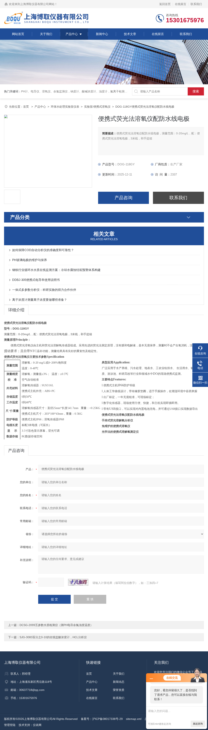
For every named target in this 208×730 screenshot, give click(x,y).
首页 (26, 106)
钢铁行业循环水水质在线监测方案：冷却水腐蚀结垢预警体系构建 (56, 270)
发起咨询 (198, 723)
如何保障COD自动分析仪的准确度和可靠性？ (43, 250)
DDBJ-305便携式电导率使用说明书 (36, 280)
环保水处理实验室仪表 (65, 106)
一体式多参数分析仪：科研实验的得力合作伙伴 (44, 289)
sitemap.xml (133, 718)
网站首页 (18, 34)
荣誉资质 (118, 689)
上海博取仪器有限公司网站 (37, 4)
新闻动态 (118, 681)
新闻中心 (102, 34)
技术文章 (130, 34)
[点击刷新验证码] (78, 582)
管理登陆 (9, 725)
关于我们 (46, 34)
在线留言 (180, 4)
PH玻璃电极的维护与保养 (29, 260)
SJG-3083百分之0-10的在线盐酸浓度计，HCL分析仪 (53, 637)
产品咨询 (123, 197)
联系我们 (196, 4)
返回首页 (165, 4)
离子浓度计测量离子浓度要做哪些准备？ (39, 299)
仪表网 (37, 725)
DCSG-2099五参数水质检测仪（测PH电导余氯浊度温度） (56, 625)
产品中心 (72, 34)
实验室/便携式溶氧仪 (97, 106)
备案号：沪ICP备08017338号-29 (102, 718)
